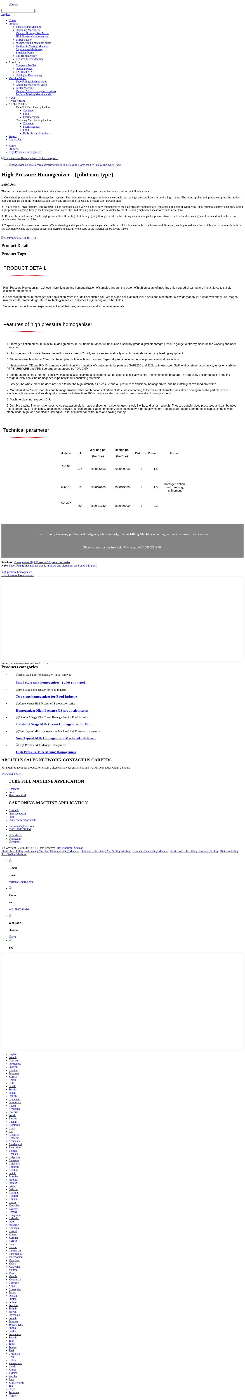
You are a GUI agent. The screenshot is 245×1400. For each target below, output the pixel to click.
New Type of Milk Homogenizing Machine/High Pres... (56, 738)
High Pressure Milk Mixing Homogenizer (46, 752)
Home (12, 20)
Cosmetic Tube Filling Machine (150, 851)
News (12, 97)
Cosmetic (28, 110)
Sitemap (78, 847)
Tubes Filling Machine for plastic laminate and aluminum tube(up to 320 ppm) (53, 565)
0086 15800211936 (26, 237)
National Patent (24, 68)
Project (13, 136)
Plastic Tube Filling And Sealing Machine (25, 851)
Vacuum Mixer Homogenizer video (36, 91)
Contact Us (15, 139)
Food (26, 113)
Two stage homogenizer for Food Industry (47, 696)
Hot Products (64, 847)
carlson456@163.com (21, 826)
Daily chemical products (36, 133)
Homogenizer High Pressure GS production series (42, 562)
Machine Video (17, 78)
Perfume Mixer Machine (29, 58)
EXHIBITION (24, 71)
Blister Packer (24, 39)
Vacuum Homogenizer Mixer (32, 33)
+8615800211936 (19, 909)
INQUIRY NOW (11, 773)
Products (13, 23)
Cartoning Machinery (28, 29)
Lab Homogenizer (26, 55)
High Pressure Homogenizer (32, 36)
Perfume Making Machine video (34, 94)
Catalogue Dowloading (29, 75)
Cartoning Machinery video (31, 84)
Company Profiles (26, 65)
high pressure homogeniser (16, 571)
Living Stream (17, 100)
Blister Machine (25, 87)
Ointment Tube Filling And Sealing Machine (106, 851)
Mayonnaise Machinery (29, 49)
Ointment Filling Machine (64, 851)
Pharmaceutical (31, 116)
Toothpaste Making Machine (32, 46)
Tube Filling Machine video (31, 81)
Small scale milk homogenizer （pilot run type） (51, 682)
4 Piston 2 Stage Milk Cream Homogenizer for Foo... (54, 724)
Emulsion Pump (25, 52)
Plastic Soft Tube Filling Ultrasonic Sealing (194, 851)
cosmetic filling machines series (33, 42)
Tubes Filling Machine (28, 26)
